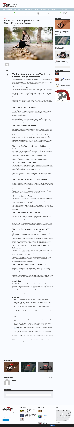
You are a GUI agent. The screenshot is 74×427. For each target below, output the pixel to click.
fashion (69, 413)
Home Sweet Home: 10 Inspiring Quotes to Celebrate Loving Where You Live (43, 13)
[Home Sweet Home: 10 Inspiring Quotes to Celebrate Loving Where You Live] (38, 13)
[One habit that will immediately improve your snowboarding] (22, 419)
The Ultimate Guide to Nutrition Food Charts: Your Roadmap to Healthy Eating (32, 13)
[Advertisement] (32, 66)
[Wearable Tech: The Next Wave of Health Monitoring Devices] (22, 415)
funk (63, 415)
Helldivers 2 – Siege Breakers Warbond (65, 80)
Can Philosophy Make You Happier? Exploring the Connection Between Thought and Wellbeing (48, 418)
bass (61, 410)
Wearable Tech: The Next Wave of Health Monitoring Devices (30, 415)
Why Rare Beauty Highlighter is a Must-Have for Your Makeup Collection (11, 367)
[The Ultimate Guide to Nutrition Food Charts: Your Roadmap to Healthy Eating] (27, 13)
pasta (63, 417)
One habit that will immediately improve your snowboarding (30, 418)
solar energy (66, 418)
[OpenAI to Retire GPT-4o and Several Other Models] (57, 73)
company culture (59, 412)
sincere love (61, 418)
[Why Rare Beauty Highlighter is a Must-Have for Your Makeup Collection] (62, 24)
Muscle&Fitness (43, 9)
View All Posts (50, 377)
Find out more (5, 420)
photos (66, 417)
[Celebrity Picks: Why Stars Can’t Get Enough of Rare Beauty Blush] (62, 54)
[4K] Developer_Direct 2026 (65, 85)
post (69, 417)
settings (45, 425)
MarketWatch (16, 328)
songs (57, 420)
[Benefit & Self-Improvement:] (61, 13)
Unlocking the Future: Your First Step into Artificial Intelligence (20, 13)
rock (57, 418)
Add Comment (7, 71)
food (60, 415)
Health (19, 9)
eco (66, 412)
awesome (58, 410)
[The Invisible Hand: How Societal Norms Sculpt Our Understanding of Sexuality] (4, 13)
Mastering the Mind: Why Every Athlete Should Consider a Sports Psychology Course (55, 13)
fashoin (57, 415)
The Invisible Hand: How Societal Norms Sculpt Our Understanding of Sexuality (9, 13)
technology (58, 422)
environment (65, 413)
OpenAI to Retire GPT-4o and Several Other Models (64, 74)
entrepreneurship (59, 413)
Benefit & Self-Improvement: (65, 13)
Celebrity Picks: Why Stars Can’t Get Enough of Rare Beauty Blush (45, 367)
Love (15, 9)
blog (64, 410)
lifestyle (69, 415)
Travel (44, 422)
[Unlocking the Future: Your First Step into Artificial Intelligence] (15, 13)
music (57, 417)
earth (64, 412)
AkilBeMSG (53, 9)
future (66, 415)
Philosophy (45, 415)
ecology (69, 412)
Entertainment (9, 9)
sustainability (65, 420)
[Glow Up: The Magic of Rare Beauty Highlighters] (62, 40)
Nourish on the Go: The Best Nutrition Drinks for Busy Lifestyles (30, 410)
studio (60, 420)
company (67, 410)
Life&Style (30, 9)
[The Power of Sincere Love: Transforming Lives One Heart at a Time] (40, 410)
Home (4, 9)
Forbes (27, 337)
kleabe (7, 67)
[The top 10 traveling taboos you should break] (40, 423)
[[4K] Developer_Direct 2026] (57, 85)
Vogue (20, 332)
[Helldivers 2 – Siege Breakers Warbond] (57, 79)
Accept (52, 425)
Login (48, 9)
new (60, 417)
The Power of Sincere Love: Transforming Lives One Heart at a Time (48, 411)
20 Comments (46, 413)
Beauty (5, 18)
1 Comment (45, 420)
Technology (36, 9)
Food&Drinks (24, 9)
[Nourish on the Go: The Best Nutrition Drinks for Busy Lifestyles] (22, 410)
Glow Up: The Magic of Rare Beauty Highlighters (28, 367)
